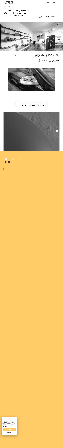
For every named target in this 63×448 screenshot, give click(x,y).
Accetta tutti (9, 429)
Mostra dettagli (5, 426)
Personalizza (9, 432)
